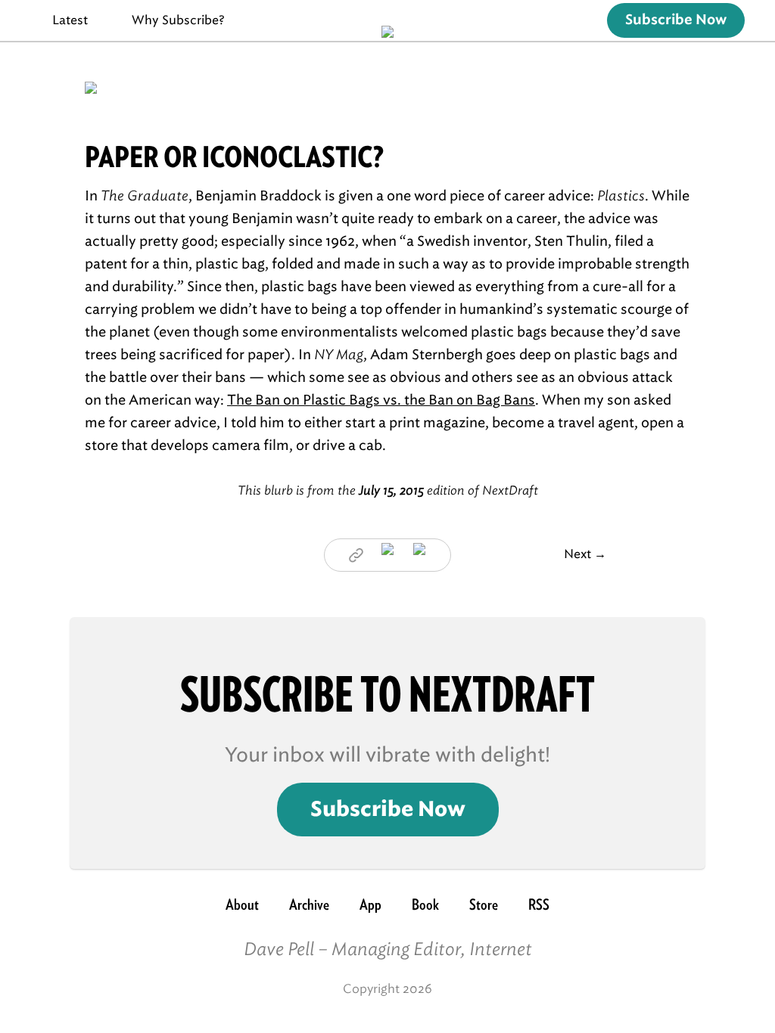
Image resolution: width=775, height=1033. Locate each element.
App (370, 904)
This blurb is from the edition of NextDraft (388, 490)
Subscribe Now (676, 20)
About (242, 904)
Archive (309, 904)
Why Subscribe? (178, 20)
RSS (538, 904)
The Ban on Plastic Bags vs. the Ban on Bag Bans (381, 400)
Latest (70, 20)
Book (425, 904)
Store (483, 904)
